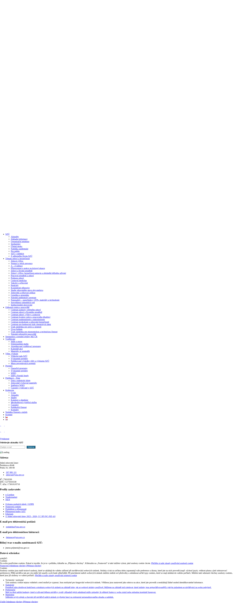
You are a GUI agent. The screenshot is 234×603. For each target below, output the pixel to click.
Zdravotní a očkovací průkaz (23, 293)
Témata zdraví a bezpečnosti (17, 258)
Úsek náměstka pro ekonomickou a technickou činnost (34, 332)
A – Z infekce (17, 266)
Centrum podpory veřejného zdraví (26, 310)
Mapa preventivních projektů (23, 363)
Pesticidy (15, 285)
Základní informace (19, 239)
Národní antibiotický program (23, 297)
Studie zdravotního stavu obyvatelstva (27, 290)
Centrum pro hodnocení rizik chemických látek (31, 324)
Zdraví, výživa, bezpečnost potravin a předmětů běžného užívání (38, 273)
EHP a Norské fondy (20, 375)
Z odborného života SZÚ (21, 256)
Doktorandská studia (19, 344)
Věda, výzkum (11, 354)
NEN (7, 499)
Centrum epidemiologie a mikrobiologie (28, 319)
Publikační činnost (19, 407)
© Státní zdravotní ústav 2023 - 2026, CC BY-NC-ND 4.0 (30, 516)
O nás (13, 393)
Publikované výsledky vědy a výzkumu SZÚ (30, 361)
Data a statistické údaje (20, 380)
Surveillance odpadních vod (23, 302)
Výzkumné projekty (19, 358)
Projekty (9, 366)
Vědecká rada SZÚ (19, 356)
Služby (14, 397)
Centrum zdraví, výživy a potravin (25, 314)
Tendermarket (11, 497)
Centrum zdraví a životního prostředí (26, 312)
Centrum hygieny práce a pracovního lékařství (30, 317)
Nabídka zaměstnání (19, 249)
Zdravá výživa (17, 261)
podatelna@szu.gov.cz (15, 527)
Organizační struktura (20, 241)
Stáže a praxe (16, 341)
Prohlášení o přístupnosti (15, 509)
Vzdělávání (10, 339)
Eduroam (9, 514)
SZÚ (7, 234)
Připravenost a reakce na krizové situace (28, 268)
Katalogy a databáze (19, 400)
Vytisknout (4, 439)
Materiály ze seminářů (20, 351)
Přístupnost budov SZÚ (15, 511)
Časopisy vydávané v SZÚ (22, 388)
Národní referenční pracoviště (23, 334)
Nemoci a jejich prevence (21, 263)
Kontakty (15, 410)
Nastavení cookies (13, 506)
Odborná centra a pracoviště (17, 307)
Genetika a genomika (20, 295)
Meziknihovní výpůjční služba (24, 402)
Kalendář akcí (17, 349)
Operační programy (19, 368)
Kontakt (8, 414)
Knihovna (9, 390)
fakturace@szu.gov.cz (15, 537)
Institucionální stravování (21, 305)
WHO (13, 373)
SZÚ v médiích (17, 254)
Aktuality (15, 236)
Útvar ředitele (16, 329)
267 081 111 (11, 472)
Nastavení (4, 566)
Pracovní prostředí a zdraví (22, 275)
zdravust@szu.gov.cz (15, 475)
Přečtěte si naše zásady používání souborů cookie (172, 563)
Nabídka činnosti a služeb (16, 412)
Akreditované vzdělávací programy (26, 346)
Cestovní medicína (19, 280)
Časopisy (15, 405)
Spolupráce (15, 244)
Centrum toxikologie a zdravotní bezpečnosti (30, 322)
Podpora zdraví (17, 278)
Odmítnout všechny (17, 566)
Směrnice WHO (18, 385)
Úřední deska (16, 246)
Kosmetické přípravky (20, 288)
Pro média (15, 251)
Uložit (3, 602)
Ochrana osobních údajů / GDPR (19, 504)
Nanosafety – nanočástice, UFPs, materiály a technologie (35, 300)
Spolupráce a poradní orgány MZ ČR (21, 336)
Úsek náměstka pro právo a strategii (26, 327)
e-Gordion (9, 495)
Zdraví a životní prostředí (21, 271)
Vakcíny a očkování (19, 283)
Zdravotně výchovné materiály (24, 383)
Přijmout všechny (33, 566)
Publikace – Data (12, 378)
